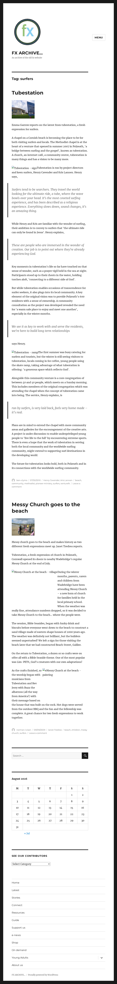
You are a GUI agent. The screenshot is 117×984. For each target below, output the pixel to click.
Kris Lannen (66, 480)
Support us (18, 927)
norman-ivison (23, 730)
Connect (17, 905)
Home (15, 882)
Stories (16, 897)
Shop (15, 942)
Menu (99, 37)
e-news (16, 935)
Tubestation (27, 93)
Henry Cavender (51, 480)
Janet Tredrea (55, 730)
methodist (29, 483)
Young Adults (20, 957)
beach (78, 480)
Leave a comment (38, 733)
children (76, 730)
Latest (15, 890)
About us (17, 965)
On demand (19, 950)
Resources (18, 912)
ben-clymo (21, 480)
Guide (15, 920)
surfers (56, 483)
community (17, 483)
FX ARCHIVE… (27, 53)
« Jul (27, 833)
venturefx (65, 483)
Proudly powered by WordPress (43, 975)
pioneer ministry (44, 483)
